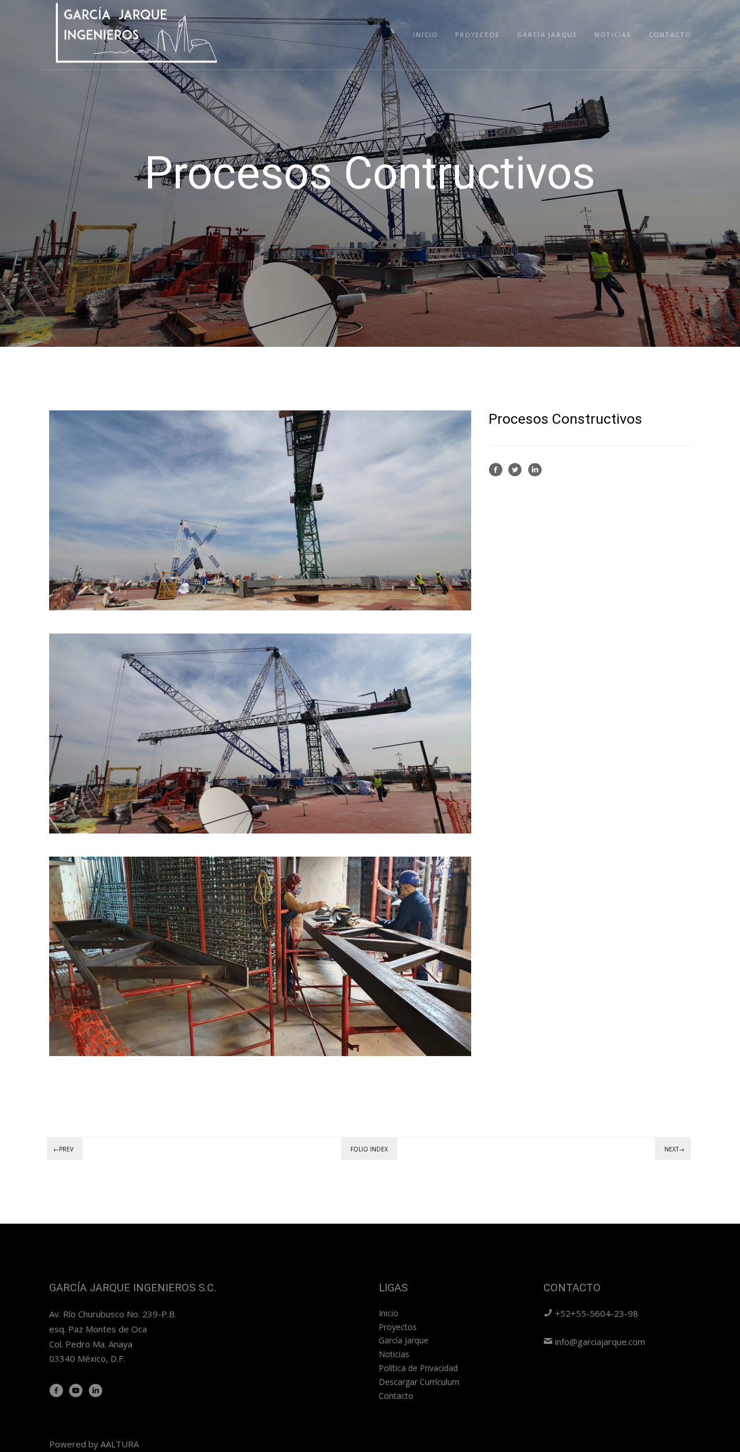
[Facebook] (495, 473)
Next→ (674, 1149)
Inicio (425, 34)
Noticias (612, 34)
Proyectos (477, 34)
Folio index (369, 1149)
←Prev (63, 1149)
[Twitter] (515, 473)
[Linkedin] (535, 473)
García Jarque (547, 34)
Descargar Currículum (419, 1381)
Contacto (670, 34)
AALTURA (120, 1444)
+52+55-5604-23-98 (595, 1313)
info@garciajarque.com (599, 1341)
